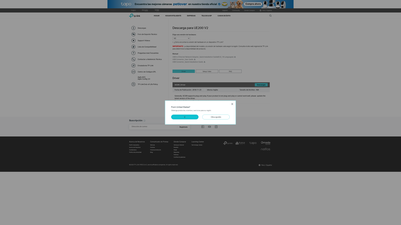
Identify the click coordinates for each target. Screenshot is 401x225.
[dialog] (200, 112)
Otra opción (216, 117)
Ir (184, 117)
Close (232, 104)
